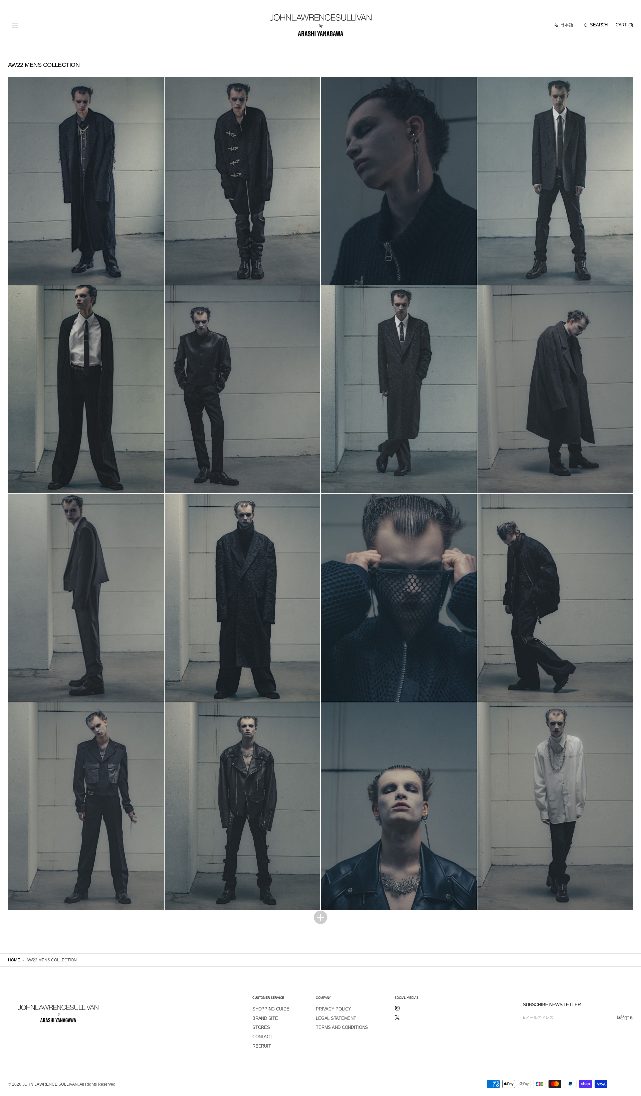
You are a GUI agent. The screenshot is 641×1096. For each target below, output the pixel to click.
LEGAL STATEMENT (336, 1018)
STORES (261, 1027)
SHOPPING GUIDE (270, 1008)
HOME (14, 960)
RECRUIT (261, 1046)
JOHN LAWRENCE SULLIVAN (50, 1084)
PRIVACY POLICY (333, 1008)
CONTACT (262, 1036)
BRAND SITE (265, 1018)
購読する (625, 1017)
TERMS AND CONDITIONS (342, 1027)
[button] (15, 25)
